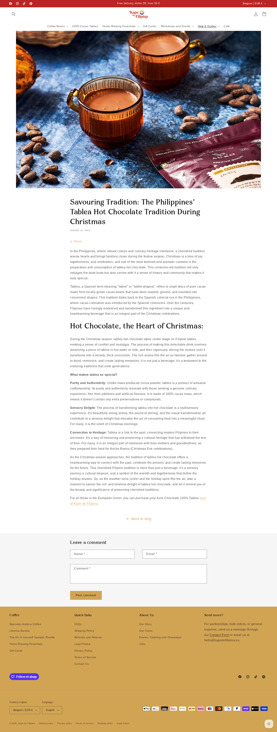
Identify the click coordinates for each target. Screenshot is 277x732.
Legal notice (123, 723)
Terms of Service (85, 657)
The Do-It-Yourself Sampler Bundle (32, 637)
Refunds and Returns (88, 637)
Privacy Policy (83, 650)
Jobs (142, 643)
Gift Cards (16, 650)
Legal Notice (82, 643)
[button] (13, 14)
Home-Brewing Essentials (26, 643)
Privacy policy (64, 723)
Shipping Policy (84, 630)
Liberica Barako (19, 630)
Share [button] (78, 241)
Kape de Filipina (26, 723)
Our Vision (146, 630)
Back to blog (141, 519)
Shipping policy (105, 723)
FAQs (77, 624)
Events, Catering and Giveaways (160, 637)
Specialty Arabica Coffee (25, 624)
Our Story (145, 624)
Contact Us (81, 663)
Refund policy (46, 723)
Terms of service (84, 723)
